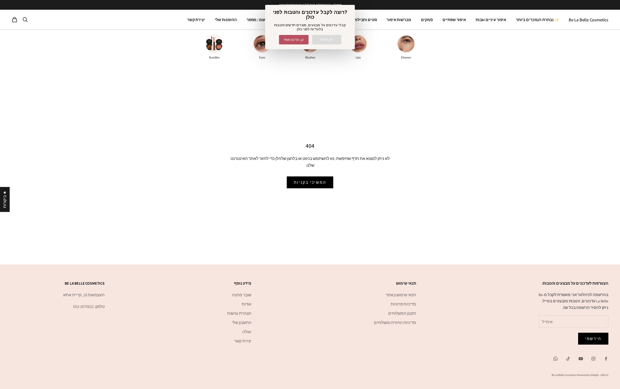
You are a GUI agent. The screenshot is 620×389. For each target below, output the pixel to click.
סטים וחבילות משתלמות (356, 19)
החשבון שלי (241, 322)
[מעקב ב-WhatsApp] (555, 358)
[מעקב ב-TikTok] (568, 358)
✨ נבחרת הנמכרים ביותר (537, 19)
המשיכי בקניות (310, 182)
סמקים (427, 19)
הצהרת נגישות (239, 313)
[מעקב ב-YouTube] (580, 358)
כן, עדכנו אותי (294, 39)
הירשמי (593, 338)
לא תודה (326, 39)
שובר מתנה (241, 295)
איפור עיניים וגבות (491, 19)
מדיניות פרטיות (403, 304)
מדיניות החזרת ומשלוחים (395, 322)
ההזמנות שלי (226, 19)
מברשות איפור (399, 19)
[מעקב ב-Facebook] (606, 358)
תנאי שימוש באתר (401, 295)
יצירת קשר (196, 19)
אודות (246, 304)
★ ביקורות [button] (4, 199)
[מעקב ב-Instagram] (593, 358)
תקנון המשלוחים (402, 313)
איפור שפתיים (454, 19)
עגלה (246, 331)
